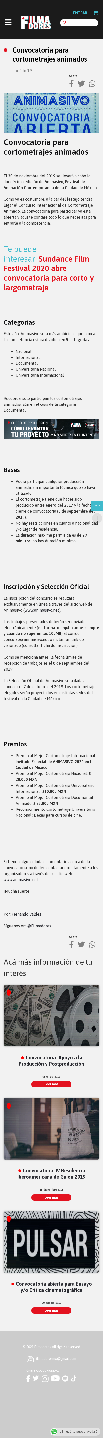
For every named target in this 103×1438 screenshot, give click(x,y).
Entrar (80, 13)
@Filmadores (39, 926)
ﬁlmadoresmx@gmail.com (56, 1359)
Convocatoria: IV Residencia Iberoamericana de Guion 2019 (52, 1174)
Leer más (51, 1084)
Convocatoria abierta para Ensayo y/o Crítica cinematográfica (54, 1287)
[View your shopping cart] (96, 13)
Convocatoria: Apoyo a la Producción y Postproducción (51, 1061)
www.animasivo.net (42, 610)
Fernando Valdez (27, 914)
